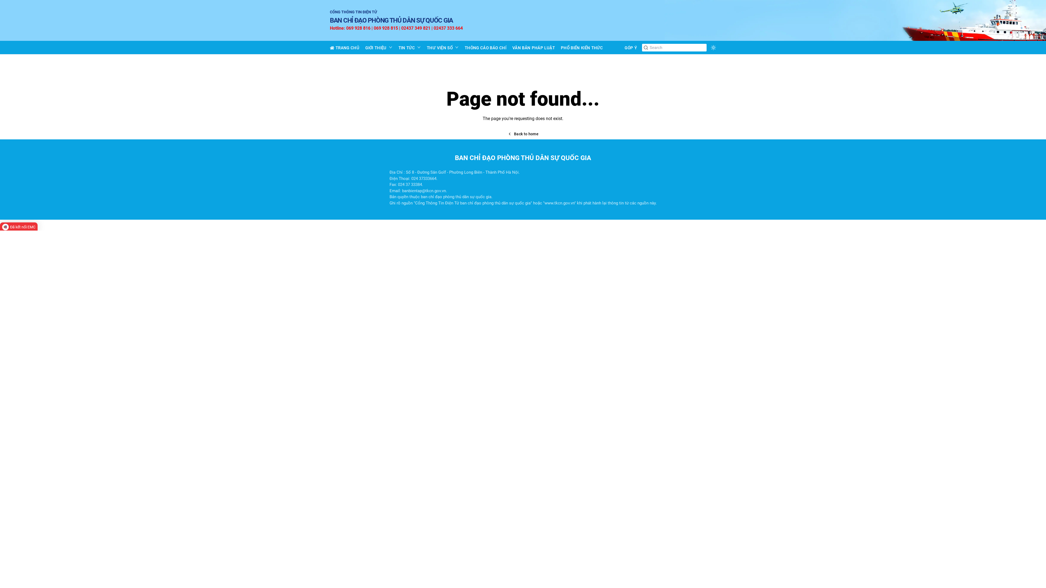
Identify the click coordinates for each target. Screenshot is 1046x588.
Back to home (526, 134)
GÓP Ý (631, 47)
